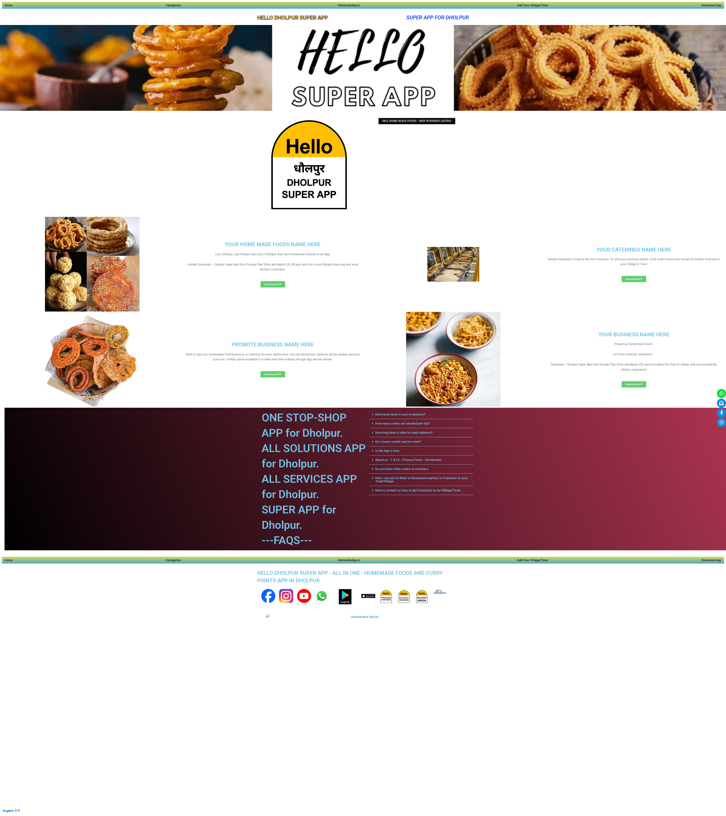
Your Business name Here (633, 334)
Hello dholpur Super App (292, 18)
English (8, 811)
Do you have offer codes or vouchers (401, 469)
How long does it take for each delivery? (404, 432)
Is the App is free (387, 451)
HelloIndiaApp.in (349, 5)
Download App (711, 5)
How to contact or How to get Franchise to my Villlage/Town (418, 490)
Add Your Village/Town (532, 5)
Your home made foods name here (272, 244)
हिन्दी (17, 811)
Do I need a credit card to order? (398, 442)
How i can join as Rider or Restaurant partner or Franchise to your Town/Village (421, 479)
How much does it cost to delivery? (400, 414)
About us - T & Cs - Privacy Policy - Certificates (408, 460)
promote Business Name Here (273, 344)
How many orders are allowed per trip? (402, 423)
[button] (421, 414)
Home (9, 5)
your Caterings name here (633, 250)
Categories (173, 5)
